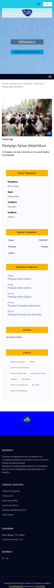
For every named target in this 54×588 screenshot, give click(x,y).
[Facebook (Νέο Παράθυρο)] (22, 429)
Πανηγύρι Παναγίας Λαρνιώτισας (24, 305)
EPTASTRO (40, 586)
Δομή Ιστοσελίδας (10, 500)
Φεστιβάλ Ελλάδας (14, 337)
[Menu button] (50, 77)
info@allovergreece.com (12, 539)
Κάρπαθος (27, 83)
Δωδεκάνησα (15, 83)
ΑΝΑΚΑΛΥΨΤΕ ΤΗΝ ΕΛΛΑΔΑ (27, 51)
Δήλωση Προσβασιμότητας (14, 510)
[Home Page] (27, 419)
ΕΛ (3, 558)
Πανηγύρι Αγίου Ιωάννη (19, 278)
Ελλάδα (5, 83)
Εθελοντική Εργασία (11, 491)
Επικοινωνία (7, 496)
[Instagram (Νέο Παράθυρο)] (27, 429)
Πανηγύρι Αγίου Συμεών (20, 296)
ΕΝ (7, 558)
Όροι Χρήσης (8, 514)
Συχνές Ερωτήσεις (10, 505)
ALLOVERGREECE (16, 586)
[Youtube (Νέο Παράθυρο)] (32, 429)
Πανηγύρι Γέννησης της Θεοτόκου (25, 314)
